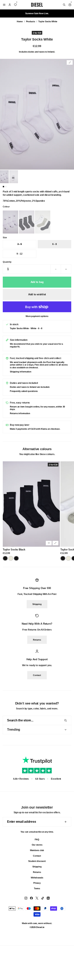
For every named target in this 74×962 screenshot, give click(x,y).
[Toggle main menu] (3, 5)
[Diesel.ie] (36, 4)
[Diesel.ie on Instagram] (26, 898)
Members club (37, 850)
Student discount (37, 861)
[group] (37, 114)
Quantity (7, 262)
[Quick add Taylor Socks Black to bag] (55, 543)
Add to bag (37, 282)
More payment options (37, 316)
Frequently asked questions (24, 391)
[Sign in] (9, 5)
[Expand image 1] (70, 62)
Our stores (37, 845)
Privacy (36, 883)
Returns (37, 640)
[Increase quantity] (66, 269)
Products (30, 21)
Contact (37, 675)
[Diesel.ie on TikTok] (42, 898)
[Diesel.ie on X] (37, 898)
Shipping (36, 604)
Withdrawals (37, 877)
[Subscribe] (65, 822)
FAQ (37, 839)
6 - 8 (54, 244)
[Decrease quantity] (56, 269)
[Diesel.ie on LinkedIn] (48, 898)
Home (20, 21)
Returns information (20, 413)
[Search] (64, 5)
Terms (37, 888)
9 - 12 (19, 254)
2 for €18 (37, 33)
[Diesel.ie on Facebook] (31, 898)
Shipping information (20, 371)
